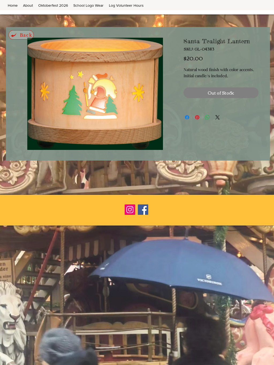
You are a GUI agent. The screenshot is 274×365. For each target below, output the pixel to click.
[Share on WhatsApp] (207, 117)
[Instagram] (130, 209)
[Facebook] (143, 209)
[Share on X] (217, 117)
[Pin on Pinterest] (197, 117)
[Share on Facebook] (187, 117)
